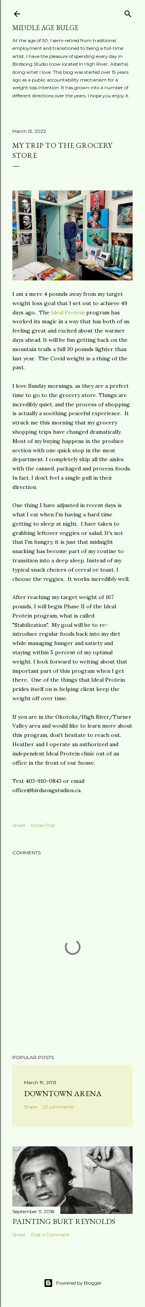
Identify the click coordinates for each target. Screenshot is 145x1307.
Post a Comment (50, 1234)
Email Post (43, 825)
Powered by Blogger (79, 1283)
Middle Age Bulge (45, 27)
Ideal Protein (68, 312)
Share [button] (18, 825)
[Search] (128, 12)
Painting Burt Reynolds (63, 1221)
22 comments (58, 1107)
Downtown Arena (63, 1093)
